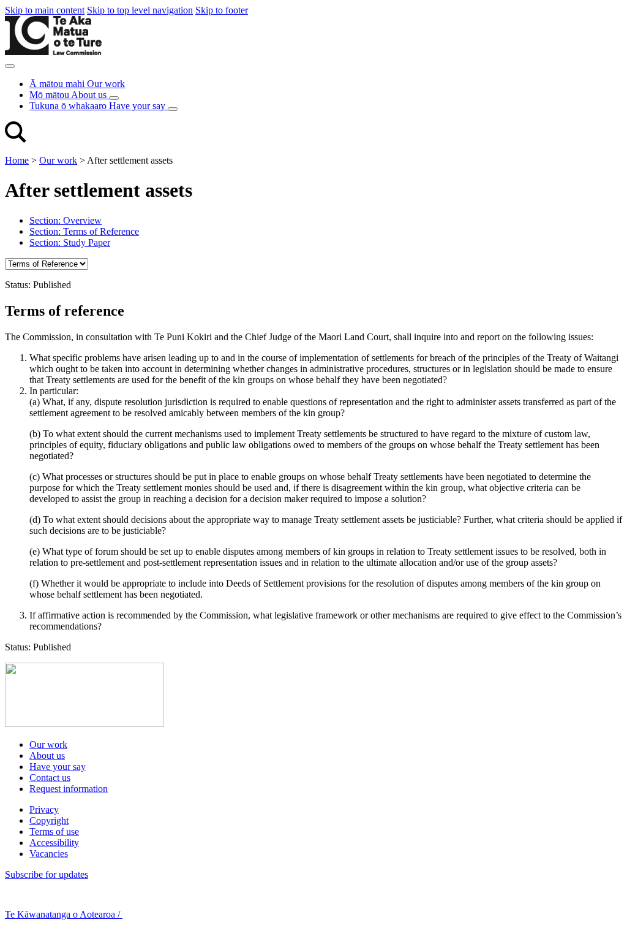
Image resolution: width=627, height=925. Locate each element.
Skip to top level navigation (140, 10)
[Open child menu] (114, 98)
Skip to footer (221, 10)
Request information (68, 788)
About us (47, 755)
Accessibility (54, 842)
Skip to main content (44, 10)
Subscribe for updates (46, 874)
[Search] (15, 139)
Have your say (57, 766)
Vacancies (48, 853)
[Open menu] (10, 66)
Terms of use (54, 831)
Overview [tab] (65, 220)
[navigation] (46, 264)
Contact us (49, 777)
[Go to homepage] (84, 723)
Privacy (44, 809)
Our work (58, 160)
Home (17, 160)
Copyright (49, 820)
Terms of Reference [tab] (84, 231)
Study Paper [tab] (69, 242)
